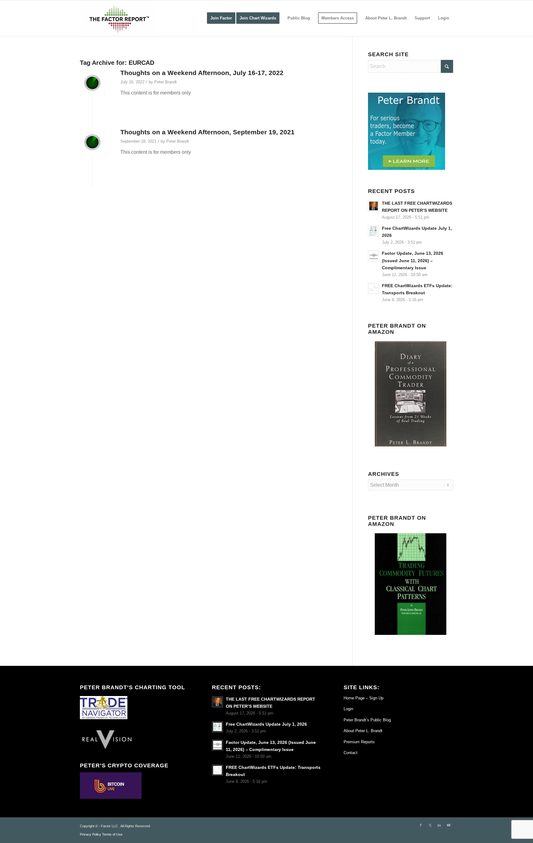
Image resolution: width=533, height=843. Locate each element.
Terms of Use (112, 834)
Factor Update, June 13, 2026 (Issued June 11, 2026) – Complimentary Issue (412, 260)
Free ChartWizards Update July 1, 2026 (266, 724)
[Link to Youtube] (448, 825)
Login (348, 709)
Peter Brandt (165, 82)
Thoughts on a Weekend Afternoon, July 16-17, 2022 (201, 72)
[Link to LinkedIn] (439, 825)
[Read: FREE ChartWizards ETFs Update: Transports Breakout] (373, 288)
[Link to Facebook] (420, 825)
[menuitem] (221, 18)
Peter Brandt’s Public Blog (367, 720)
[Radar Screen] (92, 142)
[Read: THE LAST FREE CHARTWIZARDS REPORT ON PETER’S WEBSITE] (373, 206)
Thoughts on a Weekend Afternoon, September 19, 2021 (207, 132)
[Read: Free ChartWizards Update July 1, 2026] (373, 231)
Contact (350, 752)
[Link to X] (430, 825)
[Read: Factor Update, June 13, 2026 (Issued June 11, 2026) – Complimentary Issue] (373, 256)
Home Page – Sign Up (363, 698)
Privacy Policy (90, 834)
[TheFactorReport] (117, 18)
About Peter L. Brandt (363, 730)
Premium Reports (359, 742)
